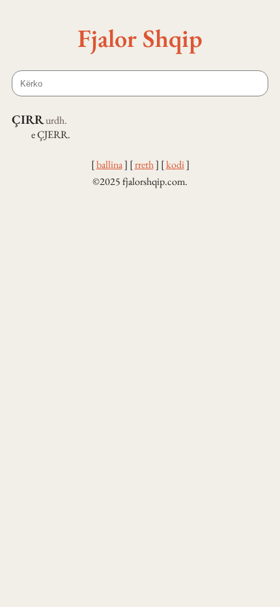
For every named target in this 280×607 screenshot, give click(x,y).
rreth (144, 164)
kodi (175, 164)
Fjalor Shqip (140, 37)
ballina (109, 164)
